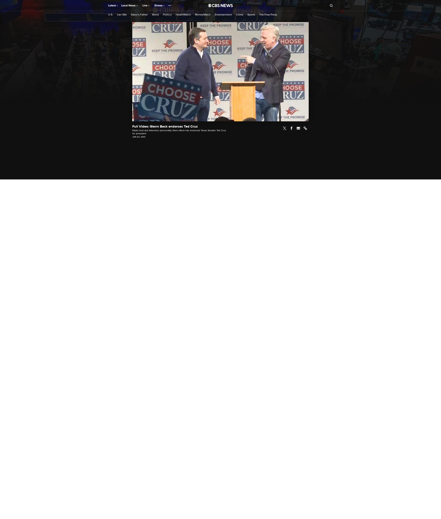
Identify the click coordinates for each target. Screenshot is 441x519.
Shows (158, 5)
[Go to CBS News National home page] (220, 5)
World (155, 14)
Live (145, 5)
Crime (239, 14)
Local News (128, 5)
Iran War (122, 14)
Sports (251, 14)
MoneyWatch (203, 14)
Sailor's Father (139, 14)
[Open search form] (331, 5)
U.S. (110, 14)
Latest (112, 5)
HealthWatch (183, 14)
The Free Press (268, 14)
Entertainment (223, 14)
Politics (167, 14)
